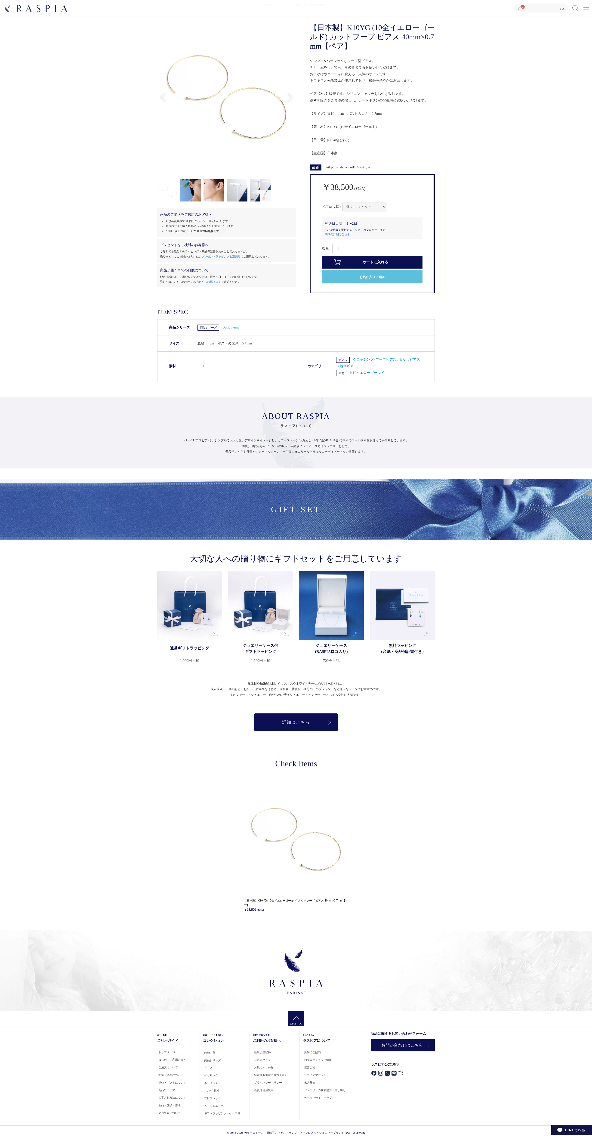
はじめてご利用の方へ (172, 1059)
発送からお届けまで (208, 281)
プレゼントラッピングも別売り (221, 256)
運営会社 (309, 1067)
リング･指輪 (211, 1090)
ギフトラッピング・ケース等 (222, 1113)
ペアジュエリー (214, 1105)
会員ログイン (262, 1060)
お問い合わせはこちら (402, 1045)
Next (290, 97)
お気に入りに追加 (372, 277)
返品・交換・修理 (169, 1105)
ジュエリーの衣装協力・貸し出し (325, 1090)
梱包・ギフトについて (172, 1082)
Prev (163, 97)
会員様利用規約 (264, 1090)
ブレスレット (212, 1098)
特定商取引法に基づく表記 (270, 1075)
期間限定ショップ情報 (318, 1060)
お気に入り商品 (264, 1067)
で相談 (575, 1130)
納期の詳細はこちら (337, 234)
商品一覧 (209, 1052)
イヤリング (211, 1075)
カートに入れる (375, 262)
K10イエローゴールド (367, 373)
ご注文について (168, 1067)
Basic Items (230, 327)
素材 (341, 373)
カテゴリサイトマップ (318, 1098)
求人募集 (309, 1082)
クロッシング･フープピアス (375, 359)
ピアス (343, 359)
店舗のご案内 (312, 1052)
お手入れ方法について (172, 1097)
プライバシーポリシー (268, 1082)
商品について (166, 1090)
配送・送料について (170, 1075)
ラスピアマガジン (315, 1075)
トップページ (166, 1052)
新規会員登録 (262, 1052)
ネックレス (211, 1083)
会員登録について (169, 1113)
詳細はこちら (296, 722)
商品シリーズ (208, 327)
